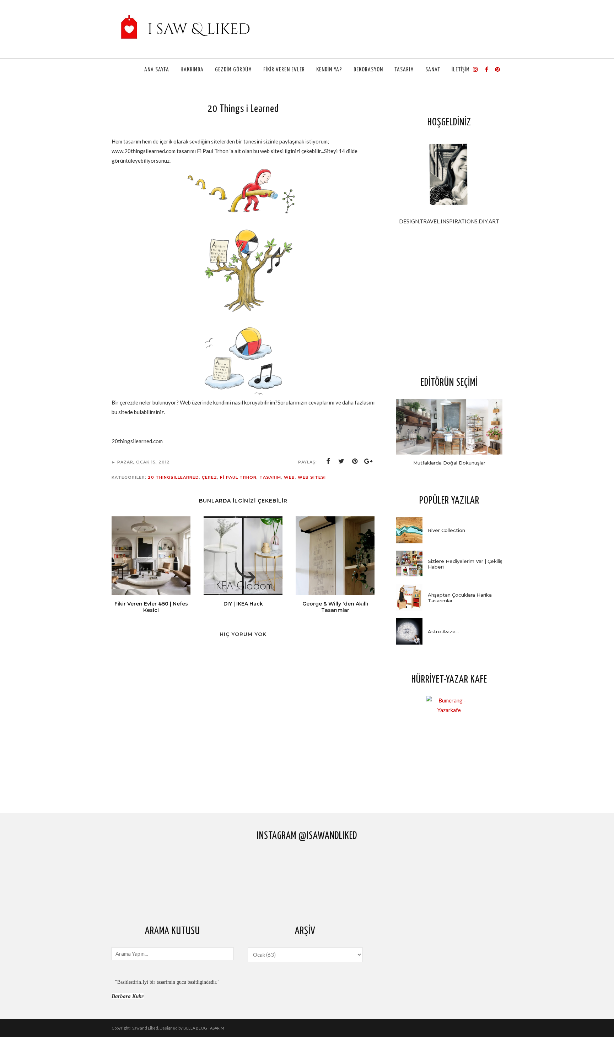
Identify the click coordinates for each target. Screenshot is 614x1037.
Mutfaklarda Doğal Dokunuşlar (449, 463)
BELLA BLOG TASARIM (203, 1028)
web (289, 477)
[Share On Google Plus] (368, 461)
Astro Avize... (443, 631)
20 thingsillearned (173, 477)
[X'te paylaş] (341, 461)
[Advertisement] (449, 300)
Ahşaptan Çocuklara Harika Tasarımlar (460, 597)
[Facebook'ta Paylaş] (328, 461)
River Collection (446, 530)
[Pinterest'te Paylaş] (355, 461)
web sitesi (312, 477)
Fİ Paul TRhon (238, 477)
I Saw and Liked (144, 1028)
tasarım (270, 477)
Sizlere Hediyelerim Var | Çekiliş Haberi (465, 564)
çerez (209, 477)
